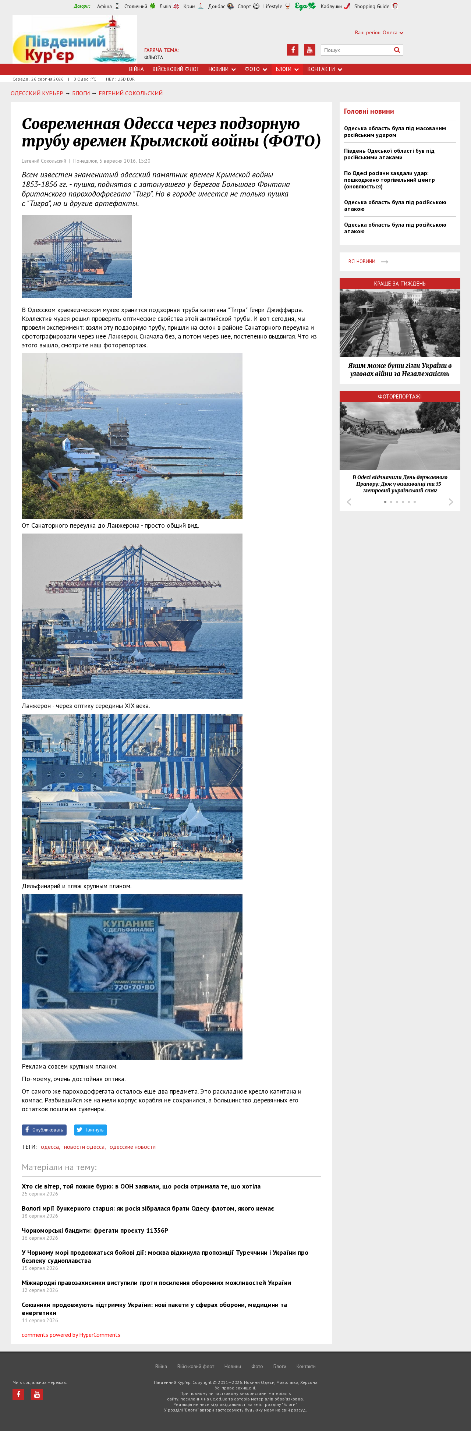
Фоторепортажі (400, 396)
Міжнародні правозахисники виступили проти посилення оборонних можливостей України (156, 1282)
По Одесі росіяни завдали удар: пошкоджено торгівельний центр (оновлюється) (389, 179)
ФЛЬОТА (153, 57)
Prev (349, 502)
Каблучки (331, 6)
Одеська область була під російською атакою (395, 205)
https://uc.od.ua (75, 39)
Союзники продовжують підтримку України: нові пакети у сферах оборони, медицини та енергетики (154, 1308)
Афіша (104, 6)
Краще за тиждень (400, 283)
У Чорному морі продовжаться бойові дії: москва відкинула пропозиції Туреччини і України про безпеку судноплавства (165, 1256)
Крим (189, 6)
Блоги (283, 68)
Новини (219, 68)
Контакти (321, 68)
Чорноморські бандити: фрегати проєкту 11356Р (95, 1230)
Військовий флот (176, 68)
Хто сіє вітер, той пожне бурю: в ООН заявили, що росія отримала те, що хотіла (141, 1186)
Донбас (216, 6)
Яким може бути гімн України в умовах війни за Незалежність (400, 370)
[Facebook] (292, 50)
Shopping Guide (372, 6)
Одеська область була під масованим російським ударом (395, 131)
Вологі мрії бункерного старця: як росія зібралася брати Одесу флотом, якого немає (148, 1208)
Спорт (244, 6)
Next (451, 502)
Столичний (135, 6)
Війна (136, 68)
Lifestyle (273, 6)
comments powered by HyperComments (71, 1334)
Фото (252, 68)
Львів (165, 6)
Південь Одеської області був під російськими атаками (389, 154)
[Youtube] (309, 50)
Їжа (305, 6)
